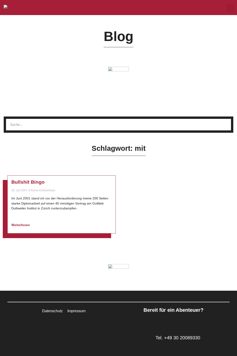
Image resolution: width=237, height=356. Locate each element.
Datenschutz (52, 311)
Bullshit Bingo (28, 182)
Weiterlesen (21, 225)
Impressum (76, 311)
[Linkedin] (51, 326)
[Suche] (225, 124)
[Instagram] (63, 326)
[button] (230, 7)
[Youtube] (76, 326)
